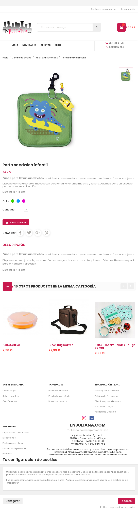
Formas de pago (104, 406)
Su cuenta (9, 426)
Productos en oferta (59, 396)
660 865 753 (116, 47)
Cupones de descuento (16, 432)
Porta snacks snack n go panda (115, 346)
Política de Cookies (105, 411)
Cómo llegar (9, 390)
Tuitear (29, 232)
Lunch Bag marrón (61, 345)
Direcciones (9, 437)
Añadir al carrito (16, 222)
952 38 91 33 (116, 43)
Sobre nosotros (11, 396)
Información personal (14, 448)
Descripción (14, 244)
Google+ (37, 232)
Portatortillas (12, 345)
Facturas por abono (13, 443)
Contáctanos (10, 401)
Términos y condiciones (108, 401)
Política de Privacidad (106, 396)
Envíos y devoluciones (107, 390)
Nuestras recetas (57, 401)
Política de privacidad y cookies (117, 507)
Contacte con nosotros (103, 9)
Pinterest (46, 232)
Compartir (20, 232)
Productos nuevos (58, 390)
